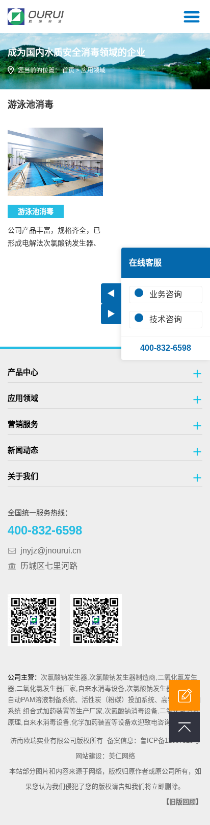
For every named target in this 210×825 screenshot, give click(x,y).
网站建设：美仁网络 (105, 756)
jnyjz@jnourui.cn (50, 550)
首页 (68, 70)
